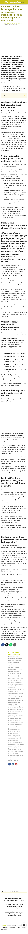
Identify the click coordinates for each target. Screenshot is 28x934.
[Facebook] (3, 644)
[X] (7, 644)
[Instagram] (12, 764)
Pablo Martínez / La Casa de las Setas (13, 23)
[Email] (14, 644)
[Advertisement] (14, 40)
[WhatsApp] (10, 644)
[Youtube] (16, 764)
